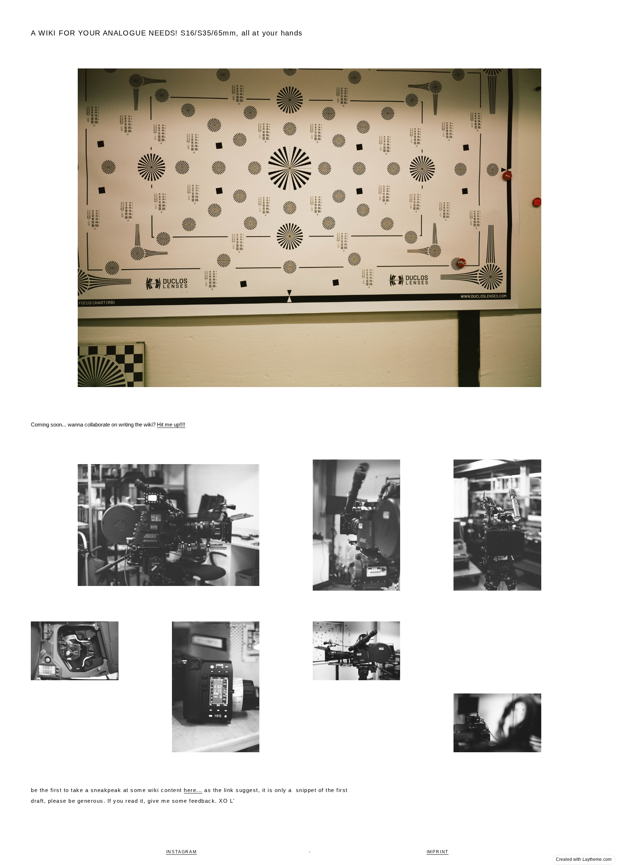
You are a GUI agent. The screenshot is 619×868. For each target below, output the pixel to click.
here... (193, 790)
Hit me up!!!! (171, 424)
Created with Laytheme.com (583, 859)
